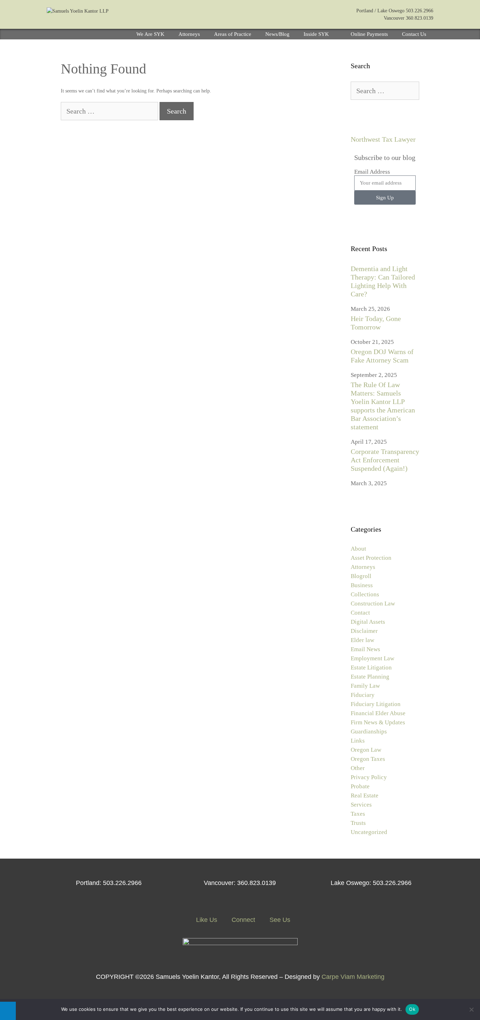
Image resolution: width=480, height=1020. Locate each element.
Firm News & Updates (378, 722)
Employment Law (372, 658)
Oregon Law (366, 749)
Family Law (365, 685)
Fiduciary (363, 695)
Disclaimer (364, 631)
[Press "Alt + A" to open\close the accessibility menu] (8, 1011)
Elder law (362, 640)
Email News (365, 649)
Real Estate (364, 795)
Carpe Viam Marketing (353, 976)
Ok (412, 1009)
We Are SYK (150, 34)
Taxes (358, 813)
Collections (365, 594)
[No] (471, 1009)
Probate (360, 786)
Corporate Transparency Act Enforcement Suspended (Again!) (385, 460)
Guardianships (369, 731)
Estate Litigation (371, 667)
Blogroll (361, 576)
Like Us (205, 919)
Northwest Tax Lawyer (383, 139)
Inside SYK (316, 34)
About (358, 548)
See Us (279, 919)
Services (361, 804)
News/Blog (277, 34)
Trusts (358, 823)
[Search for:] (110, 112)
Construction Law (373, 603)
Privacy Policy (369, 777)
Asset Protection (371, 557)
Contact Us (414, 34)
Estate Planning (370, 676)
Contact (360, 612)
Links (358, 740)
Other (358, 768)
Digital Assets (368, 621)
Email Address (372, 171)
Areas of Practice (232, 34)
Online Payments (369, 34)
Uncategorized (369, 832)
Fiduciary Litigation (376, 704)
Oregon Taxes (368, 759)
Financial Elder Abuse (378, 713)
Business (362, 585)
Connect (242, 919)
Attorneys (189, 34)
